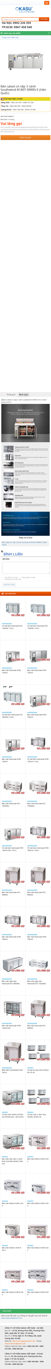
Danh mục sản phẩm (12, 33)
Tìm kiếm (44, 19)
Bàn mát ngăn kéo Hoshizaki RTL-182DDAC (36, 982)
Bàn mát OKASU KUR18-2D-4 (13, 1293)
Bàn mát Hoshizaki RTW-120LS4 (11, 671)
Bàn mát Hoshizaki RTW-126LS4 (11, 760)
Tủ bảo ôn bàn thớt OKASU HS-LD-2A (38, 1071)
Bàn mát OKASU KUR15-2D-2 (38, 1204)
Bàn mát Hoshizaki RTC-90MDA (36, 893)
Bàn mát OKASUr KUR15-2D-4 (12, 1249)
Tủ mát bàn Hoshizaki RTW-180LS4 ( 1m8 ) (38, 849)
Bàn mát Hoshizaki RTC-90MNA (11, 893)
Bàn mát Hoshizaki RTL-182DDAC (11, 804)
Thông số (11, 394)
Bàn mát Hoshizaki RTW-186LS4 (37, 938)
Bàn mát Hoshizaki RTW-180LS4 (11, 938)
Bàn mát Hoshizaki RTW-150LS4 (37, 671)
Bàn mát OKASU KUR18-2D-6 (38, 1293)
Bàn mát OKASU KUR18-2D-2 (38, 1249)
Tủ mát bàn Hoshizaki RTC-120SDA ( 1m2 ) (12, 627)
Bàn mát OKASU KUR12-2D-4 (13, 1204)
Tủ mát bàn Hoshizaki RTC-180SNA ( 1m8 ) (12, 716)
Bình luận (23, 394)
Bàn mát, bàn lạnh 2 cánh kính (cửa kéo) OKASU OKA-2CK (12, 1161)
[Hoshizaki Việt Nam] (25, 10)
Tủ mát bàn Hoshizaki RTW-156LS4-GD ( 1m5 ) (13, 849)
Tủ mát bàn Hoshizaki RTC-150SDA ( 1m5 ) (38, 627)
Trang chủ (6, 37)
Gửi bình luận (9, 584)
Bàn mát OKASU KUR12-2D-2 (38, 1160)
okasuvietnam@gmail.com (11, 1318)
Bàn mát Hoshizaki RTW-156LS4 (37, 716)
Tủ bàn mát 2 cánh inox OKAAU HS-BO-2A (36, 1115)
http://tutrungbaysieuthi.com (24, 1341)
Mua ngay (25, 137)
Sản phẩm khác (10, 594)
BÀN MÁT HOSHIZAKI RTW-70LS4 (12, 1071)
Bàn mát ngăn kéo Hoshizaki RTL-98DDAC (11, 982)
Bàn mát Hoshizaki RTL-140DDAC (36, 804)
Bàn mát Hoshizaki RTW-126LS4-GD (11, 1027)
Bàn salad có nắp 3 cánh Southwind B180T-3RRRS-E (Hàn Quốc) (24, 543)
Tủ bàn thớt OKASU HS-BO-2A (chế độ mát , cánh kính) (12, 1115)
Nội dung (5, 559)
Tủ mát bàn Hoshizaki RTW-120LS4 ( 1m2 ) (38, 760)
